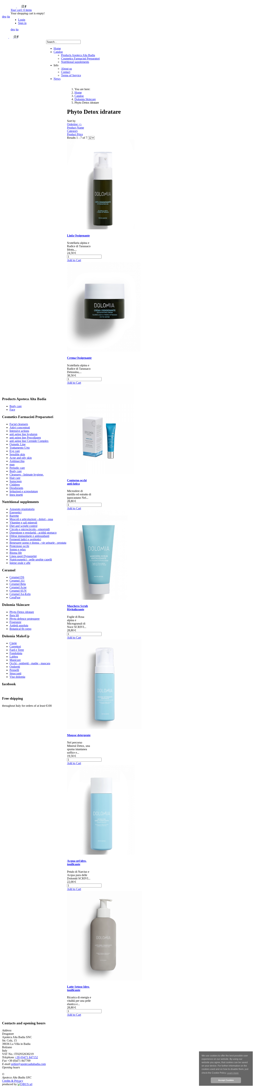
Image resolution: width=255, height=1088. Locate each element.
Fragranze (15, 622)
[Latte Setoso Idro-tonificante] (104, 979)
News (57, 78)
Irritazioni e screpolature (24, 491)
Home (57, 48)
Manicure (15, 660)
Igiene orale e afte (20, 562)
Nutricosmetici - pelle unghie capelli (31, 559)
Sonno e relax (18, 549)
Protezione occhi (19, 546)
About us (66, 68)
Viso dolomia (17, 676)
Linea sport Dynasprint (23, 556)
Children (15, 484)
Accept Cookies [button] (226, 1080)
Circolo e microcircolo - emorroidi (30, 529)
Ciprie (13, 643)
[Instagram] (23, 6)
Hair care (15, 477)
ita (8, 16)
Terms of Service (71, 75)
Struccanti (15, 673)
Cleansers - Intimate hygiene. (27, 474)
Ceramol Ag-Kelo (20, 594)
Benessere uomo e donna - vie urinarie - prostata (38, 542)
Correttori (15, 646)
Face (12, 409)
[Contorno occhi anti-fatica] (100, 473)
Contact (65, 72)
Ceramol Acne (18, 587)
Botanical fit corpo (20, 628)
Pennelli (14, 670)
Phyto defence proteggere (25, 618)
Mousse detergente (79, 735)
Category (72, 131)
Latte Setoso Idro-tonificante (78, 988)
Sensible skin (17, 454)
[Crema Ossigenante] (103, 350)
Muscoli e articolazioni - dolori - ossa (31, 519)
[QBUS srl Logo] (25, 1084)
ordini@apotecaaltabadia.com (28, 1064)
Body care (16, 406)
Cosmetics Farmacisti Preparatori (80, 58)
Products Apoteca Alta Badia (78, 55)
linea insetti (16, 494)
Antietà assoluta (19, 625)
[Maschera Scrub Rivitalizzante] (97, 598)
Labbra (14, 656)
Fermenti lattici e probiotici (25, 539)
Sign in (22, 23)
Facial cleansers (19, 424)
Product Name (75, 127)
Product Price (75, 134)
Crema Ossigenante (79, 357)
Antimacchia (17, 461)
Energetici (15, 512)
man (12, 464)
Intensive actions (19, 430)
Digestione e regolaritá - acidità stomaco (33, 532)
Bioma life (16, 552)
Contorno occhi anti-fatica (77, 482)
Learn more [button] (233, 1073)
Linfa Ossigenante (78, 235)
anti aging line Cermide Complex (29, 441)
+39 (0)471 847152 (26, 1057)
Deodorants (16, 488)
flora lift (14, 615)
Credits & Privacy (12, 1080)
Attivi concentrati (20, 427)
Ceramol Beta (18, 584)
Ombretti (15, 666)
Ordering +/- (74, 124)
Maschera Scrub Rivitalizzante (77, 607)
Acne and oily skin (21, 457)
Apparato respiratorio (22, 509)
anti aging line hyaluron (23, 434)
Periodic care (17, 467)
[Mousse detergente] (104, 728)
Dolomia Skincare (85, 99)
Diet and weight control (23, 525)
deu (4, 16)
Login (21, 19)
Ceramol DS (17, 577)
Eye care (15, 451)
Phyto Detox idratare (22, 612)
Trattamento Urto (20, 447)
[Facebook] (25, 6)
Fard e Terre (17, 649)
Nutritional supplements (75, 61)
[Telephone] (14, 6)
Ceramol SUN (18, 590)
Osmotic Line (18, 444)
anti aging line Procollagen (25, 437)
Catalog (58, 51)
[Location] (19, 6)
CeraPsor (15, 597)
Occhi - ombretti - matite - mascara (30, 663)
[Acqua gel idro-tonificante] (101, 853)
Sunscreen (16, 481)
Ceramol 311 (17, 580)
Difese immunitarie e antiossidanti (29, 536)
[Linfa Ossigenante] (100, 228)
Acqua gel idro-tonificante (77, 862)
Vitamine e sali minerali (23, 522)
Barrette (14, 515)
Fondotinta (16, 653)
